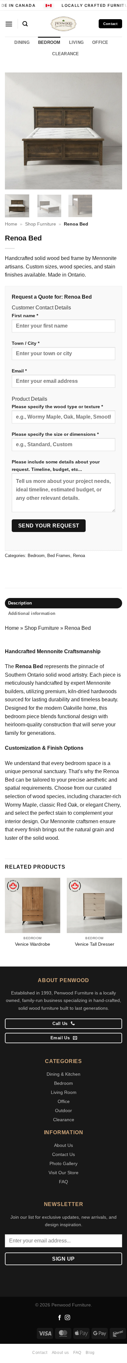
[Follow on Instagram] (67, 1318)
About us (60, 1352)
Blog (90, 1352)
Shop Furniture (40, 224)
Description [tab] (20, 603)
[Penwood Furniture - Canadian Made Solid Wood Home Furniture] (63, 24)
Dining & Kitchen (63, 1074)
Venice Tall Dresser (94, 944)
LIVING (76, 42)
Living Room (64, 1092)
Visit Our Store (63, 1172)
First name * (25, 315)
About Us (63, 1145)
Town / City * (25, 343)
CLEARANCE (65, 53)
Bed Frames (58, 555)
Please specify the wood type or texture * (57, 406)
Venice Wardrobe (32, 944)
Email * (19, 370)
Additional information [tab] (32, 613)
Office (64, 1101)
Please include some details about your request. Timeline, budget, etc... (56, 465)
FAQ (63, 1181)
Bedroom (36, 555)
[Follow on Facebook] (59, 1318)
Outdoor (63, 1110)
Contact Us (63, 1154)
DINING (22, 42)
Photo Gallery (63, 1163)
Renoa (79, 555)
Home (11, 224)
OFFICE (100, 42)
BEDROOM (49, 42)
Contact (39, 1352)
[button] (9, 24)
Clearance (63, 1119)
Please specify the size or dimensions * (55, 434)
